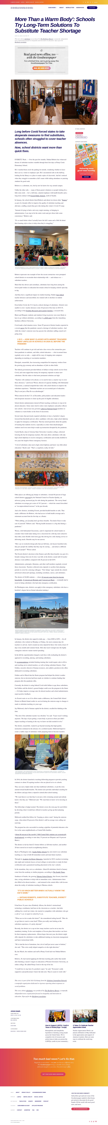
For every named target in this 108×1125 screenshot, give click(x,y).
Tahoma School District (44, 876)
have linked (60, 295)
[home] (22, 8)
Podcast (45, 1101)
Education (79, 135)
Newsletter (70, 7)
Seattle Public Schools (39, 852)
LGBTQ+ (23, 2)
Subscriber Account (24, 1105)
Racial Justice (39, 2)
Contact (19, 1110)
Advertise (27, 1110)
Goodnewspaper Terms (39, 1092)
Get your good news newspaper (53, 1074)
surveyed (28, 497)
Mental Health (30, 2)
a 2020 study (48, 318)
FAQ (33, 1110)
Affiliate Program (37, 1105)
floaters (64, 200)
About (61, 7)
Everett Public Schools (37, 196)
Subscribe (92, 7)
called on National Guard (49, 409)
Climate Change (15, 2)
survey (22, 328)
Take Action (22, 1101)
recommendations (22, 662)
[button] (52, 7)
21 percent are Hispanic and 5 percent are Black (38, 580)
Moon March (17, 1122)
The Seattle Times (59, 872)
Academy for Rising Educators (33, 859)
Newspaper (80, 7)
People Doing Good (81, 137)
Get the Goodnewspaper (80, 1108)
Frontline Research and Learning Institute (39, 311)
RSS (38, 1110)
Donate (30, 1101)
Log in (95, 2)
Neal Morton (81, 128)
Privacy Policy (26, 1092)
